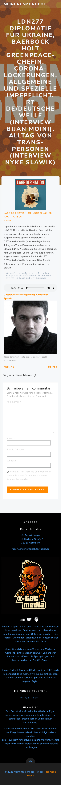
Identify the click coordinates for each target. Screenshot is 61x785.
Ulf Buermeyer (10, 360)
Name (11, 438)
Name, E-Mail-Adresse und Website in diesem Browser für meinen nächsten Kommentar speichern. (29, 475)
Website (11, 460)
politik (44, 356)
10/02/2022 (9, 220)
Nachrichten (13, 216)
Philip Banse (26, 356)
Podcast (36, 356)
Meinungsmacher (40, 213)
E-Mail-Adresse (16, 449)
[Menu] (54, 4)
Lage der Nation (15, 213)
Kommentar (14, 401)
